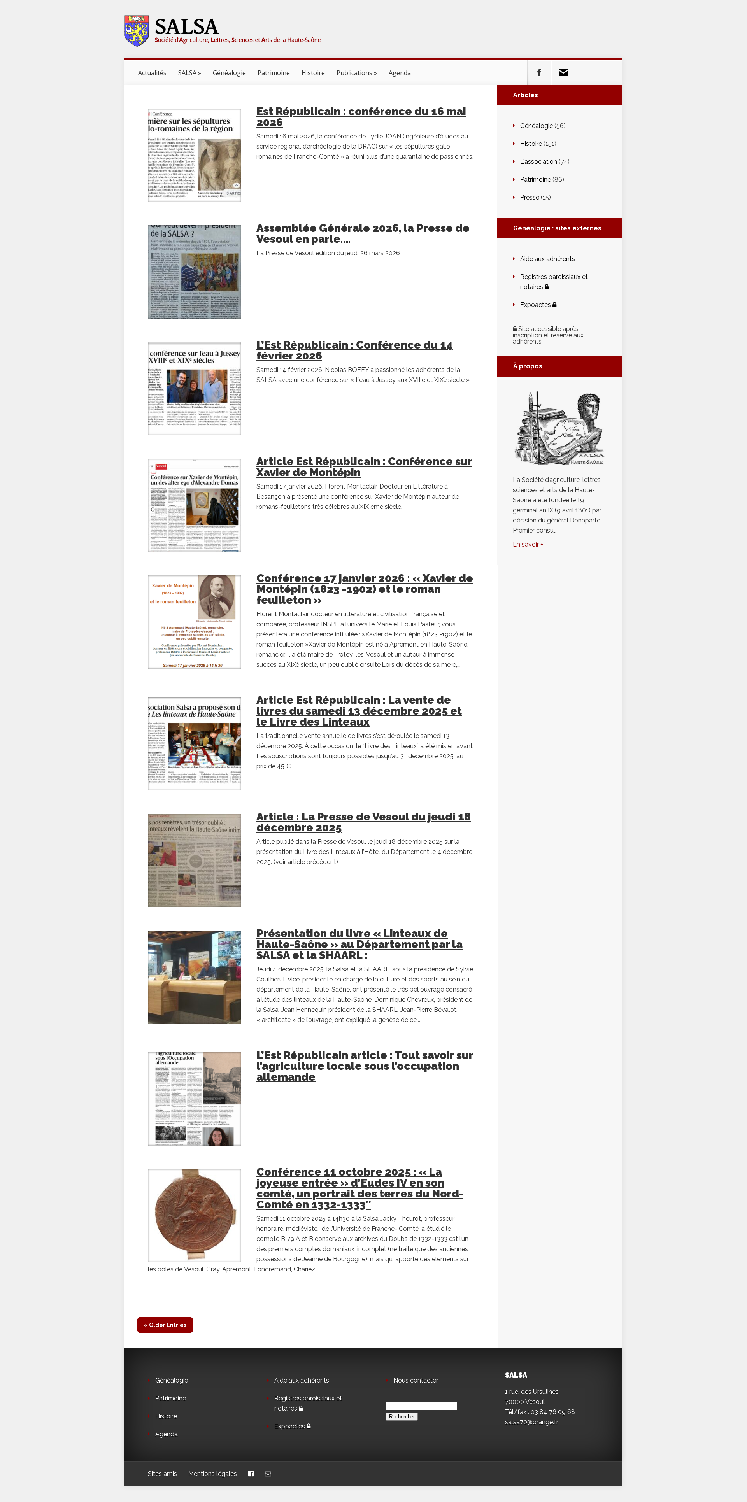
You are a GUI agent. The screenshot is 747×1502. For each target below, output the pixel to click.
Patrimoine (274, 72)
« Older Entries (165, 1325)
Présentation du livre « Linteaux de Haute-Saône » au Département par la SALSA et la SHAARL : (359, 944)
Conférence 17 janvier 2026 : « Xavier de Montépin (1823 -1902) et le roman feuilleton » (364, 589)
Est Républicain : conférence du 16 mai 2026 (361, 117)
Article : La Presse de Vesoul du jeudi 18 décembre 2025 (363, 822)
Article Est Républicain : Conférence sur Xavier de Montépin (364, 467)
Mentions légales (212, 1473)
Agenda (400, 72)
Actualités (152, 72)
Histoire (313, 72)
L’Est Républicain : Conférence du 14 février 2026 (354, 350)
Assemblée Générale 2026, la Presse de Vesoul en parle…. (363, 233)
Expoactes (536, 304)
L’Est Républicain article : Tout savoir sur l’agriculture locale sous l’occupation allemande (364, 1066)
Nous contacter (415, 1380)
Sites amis (162, 1473)
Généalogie (229, 72)
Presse (529, 197)
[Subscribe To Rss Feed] (563, 72)
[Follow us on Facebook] (539, 72)
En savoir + (528, 544)
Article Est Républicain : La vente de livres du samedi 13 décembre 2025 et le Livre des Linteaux (359, 711)
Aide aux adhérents (547, 259)
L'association (538, 161)
